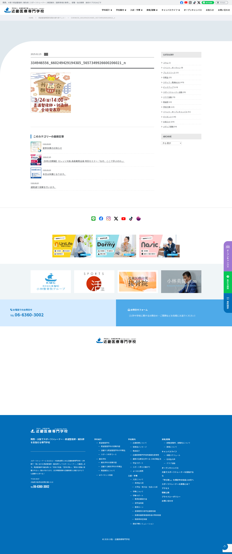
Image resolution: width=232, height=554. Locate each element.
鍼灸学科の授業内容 (109, 462)
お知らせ (166, 121)
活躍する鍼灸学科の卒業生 (111, 466)
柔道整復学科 (104, 443)
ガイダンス (167, 116)
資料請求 (227, 305)
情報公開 (165, 492)
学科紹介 (98, 439)
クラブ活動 (167, 97)
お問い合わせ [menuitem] (224, 9)
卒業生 (165, 77)
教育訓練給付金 (141, 499)
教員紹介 (136, 451)
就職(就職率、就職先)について (178, 443)
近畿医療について (140, 443)
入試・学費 (132, 475)
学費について (138, 491)
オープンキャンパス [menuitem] (193, 9)
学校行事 (166, 107)
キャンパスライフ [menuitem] (170, 9)
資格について (171, 447)
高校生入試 (139, 483)
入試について (138, 479)
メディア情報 (168, 126)
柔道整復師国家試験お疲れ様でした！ (52, 18)
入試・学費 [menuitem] (135, 9)
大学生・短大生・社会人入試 (146, 487)
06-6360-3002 (29, 314)
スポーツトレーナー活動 (172, 92)
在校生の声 (170, 459)
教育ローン (139, 507)
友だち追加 (227, 284)
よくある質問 (138, 471)
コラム (165, 62)
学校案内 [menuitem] (120, 9)
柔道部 (165, 102)
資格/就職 (166, 439)
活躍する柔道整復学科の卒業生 (113, 450)
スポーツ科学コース (109, 454)
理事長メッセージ (140, 447)
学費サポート (138, 495)
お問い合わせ (167, 500)
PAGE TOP (224, 546)
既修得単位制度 (141, 519)
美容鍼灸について (108, 470)
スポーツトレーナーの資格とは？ (176, 484)
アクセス (165, 488)
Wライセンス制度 (106, 475)
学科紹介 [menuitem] (106, 9)
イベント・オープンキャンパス (175, 111)
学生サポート (138, 463)
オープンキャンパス (227, 258)
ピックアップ (168, 87)
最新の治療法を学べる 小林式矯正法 (147, 459)
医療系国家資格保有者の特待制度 (148, 515)
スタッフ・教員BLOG (171, 82)
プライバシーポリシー (171, 496)
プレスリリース (169, 72)
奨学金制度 (139, 503)
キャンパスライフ (169, 451)
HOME (31, 18)
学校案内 (132, 439)
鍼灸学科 (102, 459)
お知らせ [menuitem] (210, 9)
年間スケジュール (173, 455)
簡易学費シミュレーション (143, 523)
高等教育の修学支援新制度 (145, 511)
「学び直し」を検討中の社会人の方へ (178, 479)
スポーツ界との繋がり (141, 467)
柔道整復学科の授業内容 (110, 446)
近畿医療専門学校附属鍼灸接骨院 (146, 455)
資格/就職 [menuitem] (150, 9)
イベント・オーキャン (172, 67)
